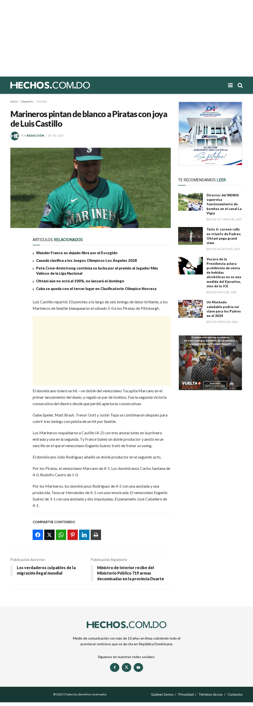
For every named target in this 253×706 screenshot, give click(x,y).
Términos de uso (211, 694)
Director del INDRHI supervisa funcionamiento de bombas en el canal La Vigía (224, 204)
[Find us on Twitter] (126, 667)
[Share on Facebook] (17, 304)
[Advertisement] (126, 38)
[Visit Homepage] (67, 85)
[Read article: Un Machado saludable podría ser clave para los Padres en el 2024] (190, 309)
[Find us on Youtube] (138, 667)
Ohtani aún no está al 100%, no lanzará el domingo (80, 281)
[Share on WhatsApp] (17, 327)
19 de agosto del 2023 (224, 248)
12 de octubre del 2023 (225, 219)
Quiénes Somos (162, 694)
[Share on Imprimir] (17, 361)
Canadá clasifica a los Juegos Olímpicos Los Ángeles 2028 (86, 260)
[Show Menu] (230, 85)
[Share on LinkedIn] (17, 349)
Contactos (235, 694)
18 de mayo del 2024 (222, 292)
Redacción (35, 135)
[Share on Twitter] (17, 315)
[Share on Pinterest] (17, 338)
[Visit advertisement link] (210, 133)
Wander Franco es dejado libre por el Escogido (77, 252)
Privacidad (186, 694)
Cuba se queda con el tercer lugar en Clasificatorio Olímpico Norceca (96, 288)
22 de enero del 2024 (223, 321)
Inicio (14, 101)
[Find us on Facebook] (114, 667)
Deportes (27, 101)
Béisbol (42, 101)
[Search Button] (240, 85)
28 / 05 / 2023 (55, 135)
